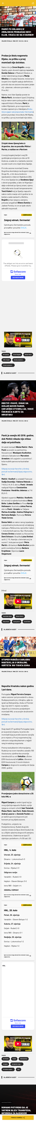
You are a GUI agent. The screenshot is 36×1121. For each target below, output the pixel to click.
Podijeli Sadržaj (16, 1117)
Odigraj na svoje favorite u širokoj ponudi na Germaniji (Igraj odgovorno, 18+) (17, 472)
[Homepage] (33, 3)
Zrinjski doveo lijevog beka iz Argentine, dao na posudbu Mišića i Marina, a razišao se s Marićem (16, 146)
